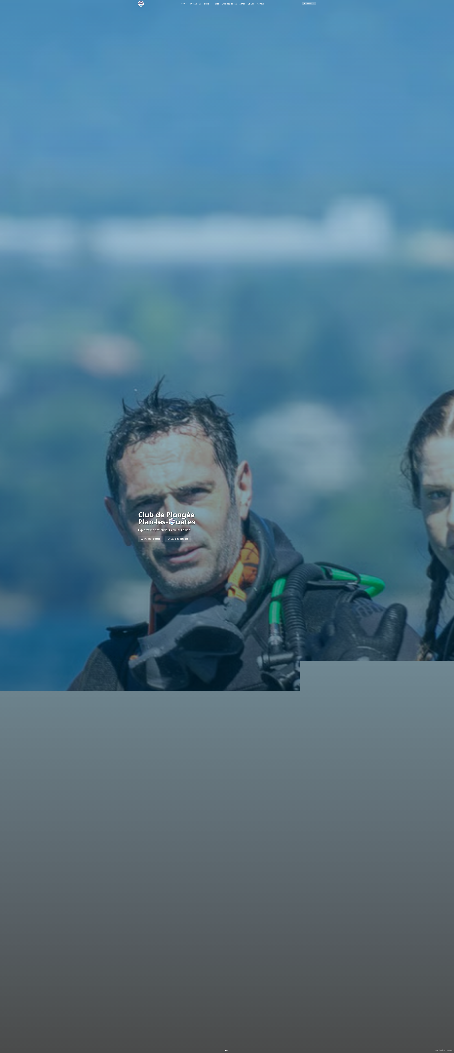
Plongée (215, 3)
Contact (260, 3)
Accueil (184, 3)
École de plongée (179, 538)
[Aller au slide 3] (228, 1050)
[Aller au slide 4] (230, 1050)
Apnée (242, 3)
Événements (195, 3)
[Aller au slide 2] (226, 1050)
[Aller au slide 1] (223, 1050)
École (206, 3)
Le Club (251, 3)
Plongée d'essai (152, 538)
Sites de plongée (229, 3)
